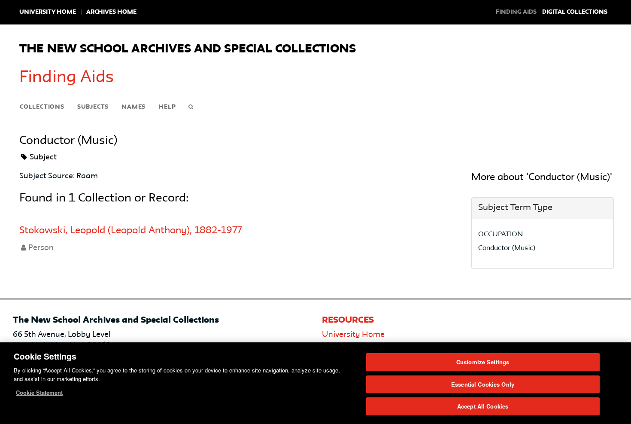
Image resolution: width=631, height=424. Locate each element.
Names (133, 107)
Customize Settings (482, 362)
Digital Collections (574, 12)
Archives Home (111, 12)
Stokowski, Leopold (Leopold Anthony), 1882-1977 (130, 230)
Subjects (93, 107)
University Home (47, 12)
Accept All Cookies (482, 406)
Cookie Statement (39, 392)
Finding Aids (66, 77)
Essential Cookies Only (482, 384)
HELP (167, 107)
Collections (42, 107)
